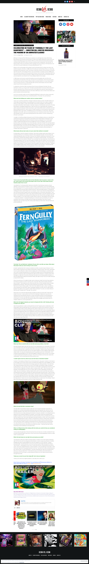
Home (21, 17)
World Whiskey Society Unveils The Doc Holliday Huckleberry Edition (65, 61)
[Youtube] (17, 507)
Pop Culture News (40, 17)
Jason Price (20, 55)
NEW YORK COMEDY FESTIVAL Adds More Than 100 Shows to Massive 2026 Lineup (50, 523)
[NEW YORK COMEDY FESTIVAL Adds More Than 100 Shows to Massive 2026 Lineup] (50, 511)
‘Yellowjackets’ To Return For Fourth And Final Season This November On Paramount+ (18, 524)
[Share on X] (88, 279)
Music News (48, 17)
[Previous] (13, 519)
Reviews (54, 17)
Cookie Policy (21, 562)
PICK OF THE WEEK (66, 45)
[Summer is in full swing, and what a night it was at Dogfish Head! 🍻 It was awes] (22, 540)
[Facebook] (14, 507)
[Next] (56, 519)
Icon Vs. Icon (44, 552)
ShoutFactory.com (37, 463)
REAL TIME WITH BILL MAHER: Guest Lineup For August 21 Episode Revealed (29, 523)
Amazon (29, 463)
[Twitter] (16, 507)
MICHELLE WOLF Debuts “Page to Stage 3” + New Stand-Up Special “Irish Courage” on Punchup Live (39, 524)
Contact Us (66, 17)
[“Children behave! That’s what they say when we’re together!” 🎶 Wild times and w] (37, 540)
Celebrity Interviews (29, 17)
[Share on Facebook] (88, 282)
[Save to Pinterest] (88, 284)
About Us (60, 17)
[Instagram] (19, 507)
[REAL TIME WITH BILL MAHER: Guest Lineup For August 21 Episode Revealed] (29, 511)
